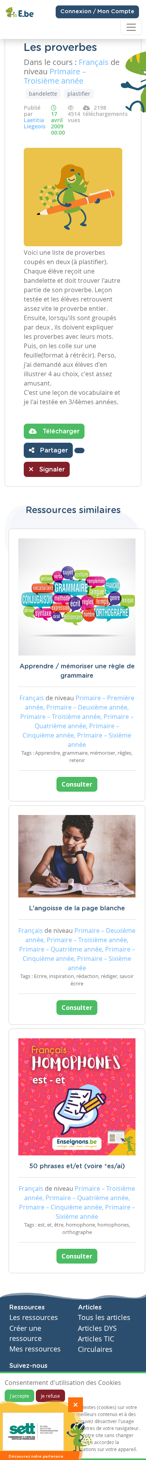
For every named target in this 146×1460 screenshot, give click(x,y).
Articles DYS (97, 1328)
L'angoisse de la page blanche (77, 908)
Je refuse (50, 1396)
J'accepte (19, 1396)
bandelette (43, 93)
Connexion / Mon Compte (97, 11)
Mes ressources (35, 1348)
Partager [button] (53, 450)
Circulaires (95, 1349)
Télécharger (59, 431)
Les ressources (33, 1317)
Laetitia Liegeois (35, 123)
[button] (79, 450)
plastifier (78, 93)
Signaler (51, 469)
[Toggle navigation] (131, 27)
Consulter (77, 784)
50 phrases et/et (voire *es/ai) (77, 1166)
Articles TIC (96, 1338)
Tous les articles (104, 1317)
